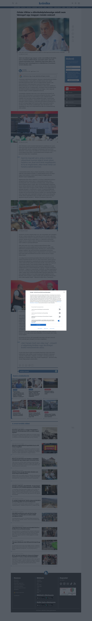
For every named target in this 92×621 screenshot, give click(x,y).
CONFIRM (38, 324)
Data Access (46, 328)
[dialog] (46, 310)
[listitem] (46, 307)
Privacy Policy (52, 328)
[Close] (64, 292)
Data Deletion (40, 328)
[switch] (59, 309)
